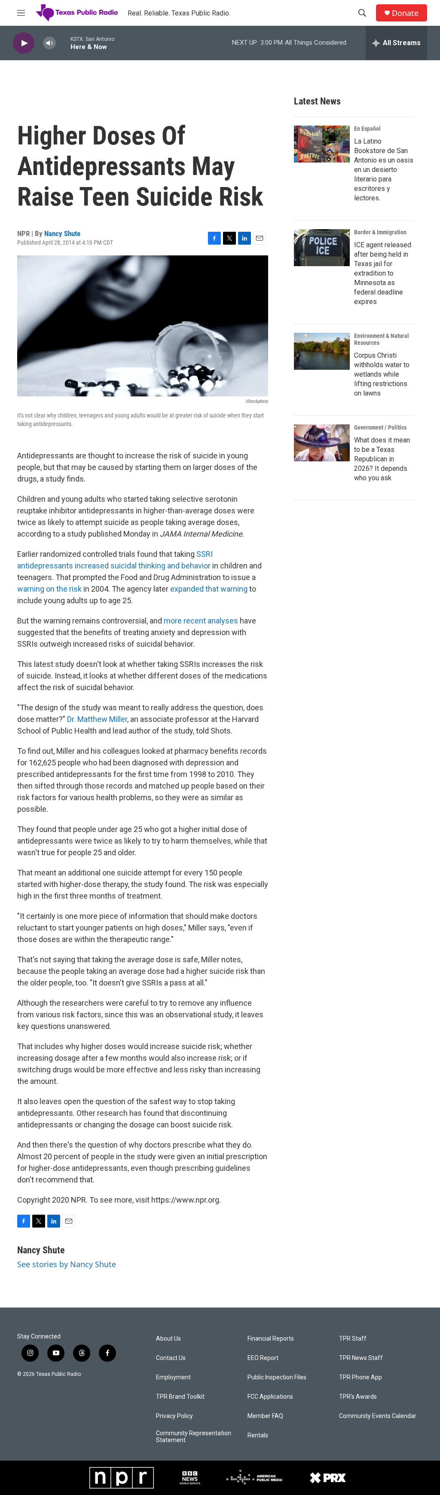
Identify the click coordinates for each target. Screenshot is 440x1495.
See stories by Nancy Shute (66, 1264)
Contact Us (171, 1358)
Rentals (258, 1435)
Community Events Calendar (377, 1416)
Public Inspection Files (277, 1377)
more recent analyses (201, 620)
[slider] (63, 42)
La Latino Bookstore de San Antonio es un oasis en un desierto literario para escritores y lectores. (383, 169)
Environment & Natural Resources (381, 339)
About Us (168, 1338)
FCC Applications (270, 1397)
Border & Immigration (380, 232)
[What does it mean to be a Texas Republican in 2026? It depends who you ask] (322, 442)
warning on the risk (49, 588)
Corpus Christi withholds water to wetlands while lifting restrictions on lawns (381, 374)
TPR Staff (353, 1338)
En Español (367, 128)
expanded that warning (209, 588)
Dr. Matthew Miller (97, 719)
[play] (24, 43)
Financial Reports (271, 1338)
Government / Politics (380, 427)
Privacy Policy (174, 1416)
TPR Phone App (360, 1377)
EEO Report (263, 1358)
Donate (405, 13)
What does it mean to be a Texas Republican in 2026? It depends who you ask (382, 459)
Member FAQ (265, 1416)
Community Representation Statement (193, 1436)
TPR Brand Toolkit (180, 1397)
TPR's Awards (358, 1397)
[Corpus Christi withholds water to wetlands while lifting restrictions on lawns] (322, 351)
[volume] (49, 43)
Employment (173, 1377)
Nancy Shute (62, 233)
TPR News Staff (361, 1358)
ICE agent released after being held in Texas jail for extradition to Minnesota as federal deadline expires (382, 273)
